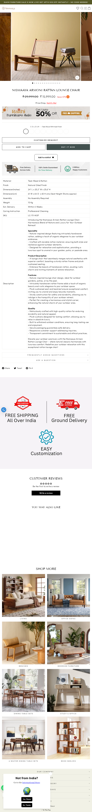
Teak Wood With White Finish (31, 131)
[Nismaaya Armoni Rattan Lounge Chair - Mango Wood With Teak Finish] (21, 556)
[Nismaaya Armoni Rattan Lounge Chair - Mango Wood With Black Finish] (26, 556)
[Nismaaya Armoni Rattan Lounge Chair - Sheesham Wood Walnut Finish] (18, 556)
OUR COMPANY (45, 772)
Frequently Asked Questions (45, 355)
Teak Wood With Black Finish (37, 131)
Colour (46, 127)
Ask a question (46, 360)
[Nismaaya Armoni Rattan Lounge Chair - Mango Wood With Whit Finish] (24, 556)
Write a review (46, 493)
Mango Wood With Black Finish (66, 131)
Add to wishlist (44, 157)
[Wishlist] (78, 8)
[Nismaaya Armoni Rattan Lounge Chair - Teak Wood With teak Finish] (7, 556)
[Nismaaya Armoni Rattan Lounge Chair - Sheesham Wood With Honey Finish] (15, 556)
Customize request (46, 140)
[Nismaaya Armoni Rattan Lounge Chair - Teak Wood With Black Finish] (13, 556)
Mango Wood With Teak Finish (54, 131)
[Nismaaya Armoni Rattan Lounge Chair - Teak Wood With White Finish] (10, 556)
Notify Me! (51, 103)
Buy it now (68, 147)
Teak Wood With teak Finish (25, 131)
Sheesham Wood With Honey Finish (43, 131)
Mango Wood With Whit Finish (60, 131)
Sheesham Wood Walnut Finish (48, 131)
